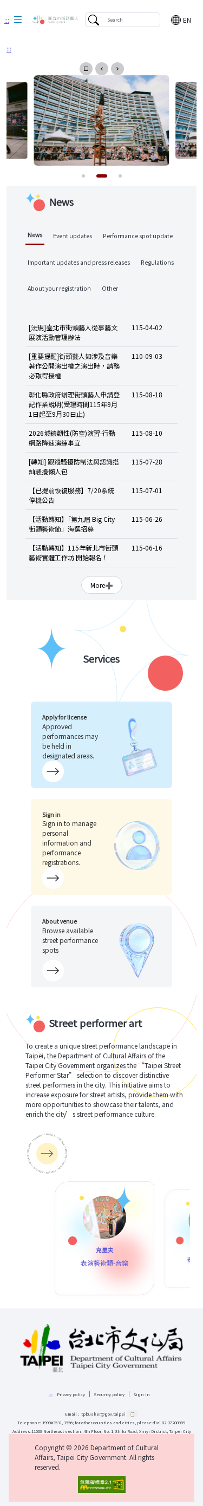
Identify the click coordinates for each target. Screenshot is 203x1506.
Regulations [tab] (157, 262)
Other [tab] (110, 288)
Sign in (142, 1394)
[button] (18, 20)
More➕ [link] (101, 585)
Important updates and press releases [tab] (79, 262)
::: (6, 19)
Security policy (109, 1394)
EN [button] (187, 19)
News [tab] (35, 235)
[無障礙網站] (101, 1484)
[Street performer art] (47, 1153)
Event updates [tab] (72, 236)
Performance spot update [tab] (138, 236)
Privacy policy (71, 1394)
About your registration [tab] (59, 288)
